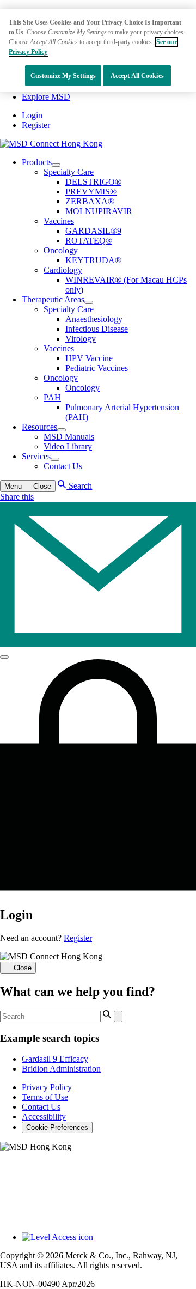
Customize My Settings (63, 76)
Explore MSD (46, 96)
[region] (98, 50)
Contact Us (41, 1106)
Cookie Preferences (57, 1127)
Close (23, 968)
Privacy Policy (47, 1087)
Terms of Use (45, 1097)
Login (32, 115)
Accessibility (44, 1116)
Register (36, 125)
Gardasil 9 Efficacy (55, 1058)
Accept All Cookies (137, 76)
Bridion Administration (61, 1068)
